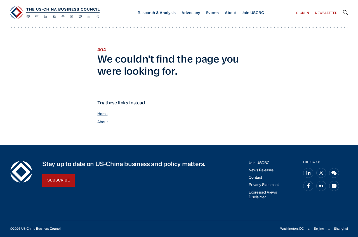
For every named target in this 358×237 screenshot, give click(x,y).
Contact (255, 178)
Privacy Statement (264, 185)
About (230, 13)
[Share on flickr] (321, 186)
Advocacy (191, 13)
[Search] (345, 13)
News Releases (261, 170)
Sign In (302, 13)
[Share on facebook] (308, 186)
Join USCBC (253, 13)
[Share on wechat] (334, 173)
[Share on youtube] (334, 186)
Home (102, 114)
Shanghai (341, 229)
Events (212, 13)
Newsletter (326, 13)
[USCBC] (55, 12)
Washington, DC (292, 229)
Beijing (319, 229)
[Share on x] (321, 173)
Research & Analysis (157, 13)
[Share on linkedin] (308, 173)
